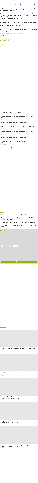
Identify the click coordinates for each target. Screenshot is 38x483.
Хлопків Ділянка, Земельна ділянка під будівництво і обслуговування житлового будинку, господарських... (18, 373)
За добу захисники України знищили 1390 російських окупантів (18, 215)
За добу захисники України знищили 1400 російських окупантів (16, 122)
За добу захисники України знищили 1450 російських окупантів (16, 137)
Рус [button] (34, 4)
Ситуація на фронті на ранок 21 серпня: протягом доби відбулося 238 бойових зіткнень (18, 218)
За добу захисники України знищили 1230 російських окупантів (16, 147)
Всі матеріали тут (19, 261)
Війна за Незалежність (10, 246)
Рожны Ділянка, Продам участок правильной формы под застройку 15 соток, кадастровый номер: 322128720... (18, 349)
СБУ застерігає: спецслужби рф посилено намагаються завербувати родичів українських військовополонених (17, 111)
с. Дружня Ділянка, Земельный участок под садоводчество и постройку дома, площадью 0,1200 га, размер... (18, 421)
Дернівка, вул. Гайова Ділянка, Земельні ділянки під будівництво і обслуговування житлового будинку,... (17, 445)
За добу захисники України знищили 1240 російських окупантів (18, 222)
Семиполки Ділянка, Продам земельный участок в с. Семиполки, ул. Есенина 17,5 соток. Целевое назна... (17, 397)
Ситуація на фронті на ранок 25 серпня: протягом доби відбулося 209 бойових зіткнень (17, 142)
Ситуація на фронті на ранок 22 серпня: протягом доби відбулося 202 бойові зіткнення (18, 226)
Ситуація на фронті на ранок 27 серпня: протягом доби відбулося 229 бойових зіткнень (17, 117)
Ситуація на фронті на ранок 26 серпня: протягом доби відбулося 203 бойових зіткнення (17, 132)
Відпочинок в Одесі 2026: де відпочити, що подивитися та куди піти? (17, 126)
